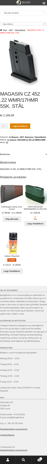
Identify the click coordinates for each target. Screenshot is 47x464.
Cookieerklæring (7, 435)
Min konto (8, 460)
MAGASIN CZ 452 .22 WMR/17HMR (31, 140)
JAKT (11, 30)
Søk (23, 460)
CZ (7, 142)
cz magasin (12, 140)
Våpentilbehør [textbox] (22, 24)
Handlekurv (36, 458)
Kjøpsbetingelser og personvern (13, 429)
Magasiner (29, 137)
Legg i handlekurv (20, 126)
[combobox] (23, 24)
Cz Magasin (14, 137)
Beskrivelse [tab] (5, 154)
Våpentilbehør (20, 30)
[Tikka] (35, 218)
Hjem (5, 30)
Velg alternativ (11, 219)
